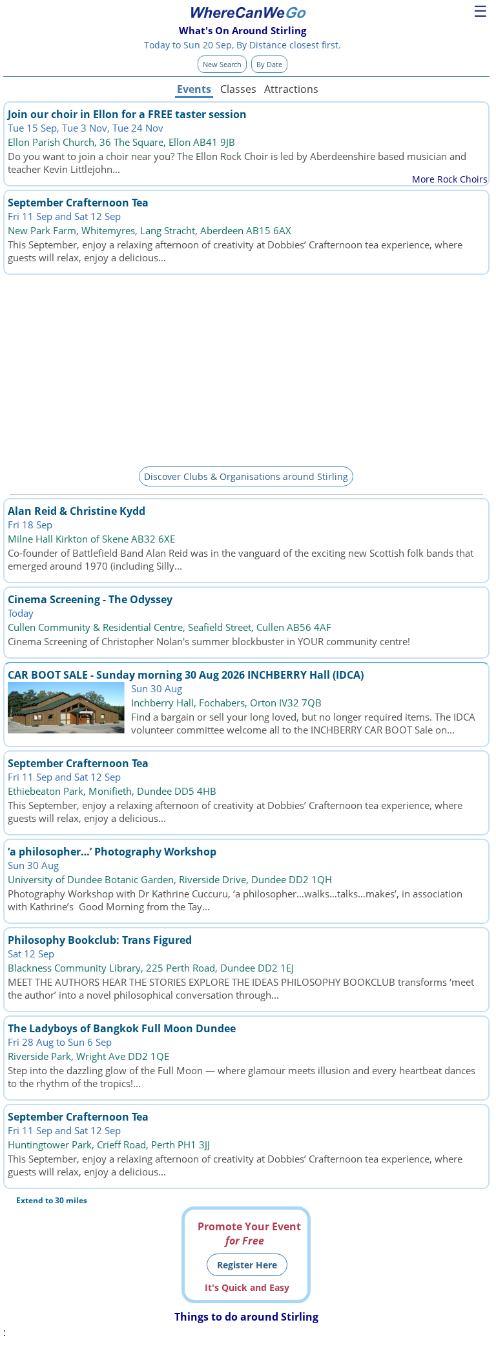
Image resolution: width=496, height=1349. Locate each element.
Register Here (247, 1265)
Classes (238, 89)
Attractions (290, 89)
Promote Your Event (249, 1233)
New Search (222, 64)
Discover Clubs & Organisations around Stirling (246, 476)
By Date (269, 64)
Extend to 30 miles (51, 1200)
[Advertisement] (246, 368)
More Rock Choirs (450, 179)
